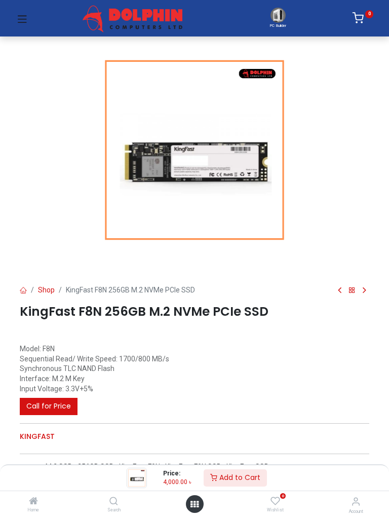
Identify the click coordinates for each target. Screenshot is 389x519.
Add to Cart (238, 477)
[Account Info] (356, 501)
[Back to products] (352, 290)
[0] (363, 19)
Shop (46, 290)
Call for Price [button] (48, 406)
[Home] (33, 502)
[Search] (114, 502)
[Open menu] (194, 504)
